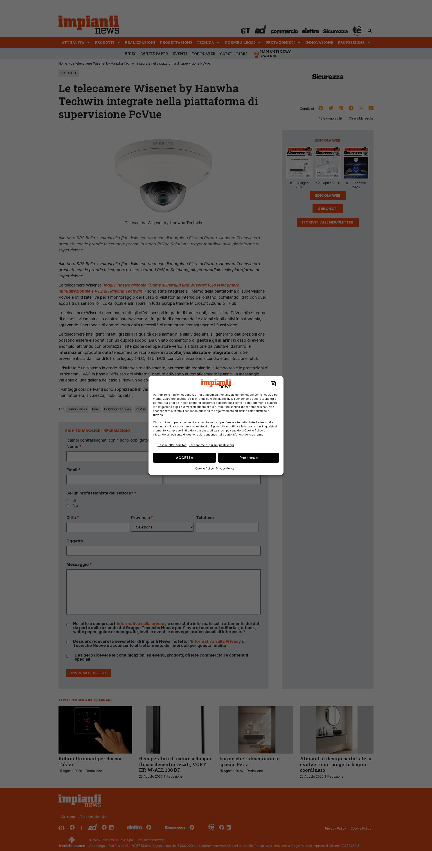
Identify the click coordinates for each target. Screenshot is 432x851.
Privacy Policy (225, 468)
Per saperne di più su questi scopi (211, 445)
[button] (273, 384)
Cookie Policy (204, 468)
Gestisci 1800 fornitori (172, 445)
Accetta (184, 457)
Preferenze (249, 458)
